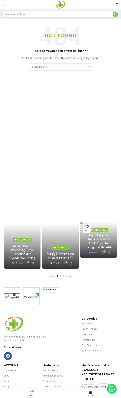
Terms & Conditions (53, 375)
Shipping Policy (50, 370)
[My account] (117, 5)
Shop (6, 375)
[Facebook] (8, 356)
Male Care (86, 334)
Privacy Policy (50, 381)
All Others (86, 323)
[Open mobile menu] (4, 5)
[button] (51, 276)
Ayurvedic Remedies (91, 350)
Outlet (7, 381)
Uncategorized (22, 239)
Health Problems (89, 328)
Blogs (7, 386)
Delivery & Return (52, 386)
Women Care (88, 339)
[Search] (115, 14)
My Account (10, 370)
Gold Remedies (89, 345)
